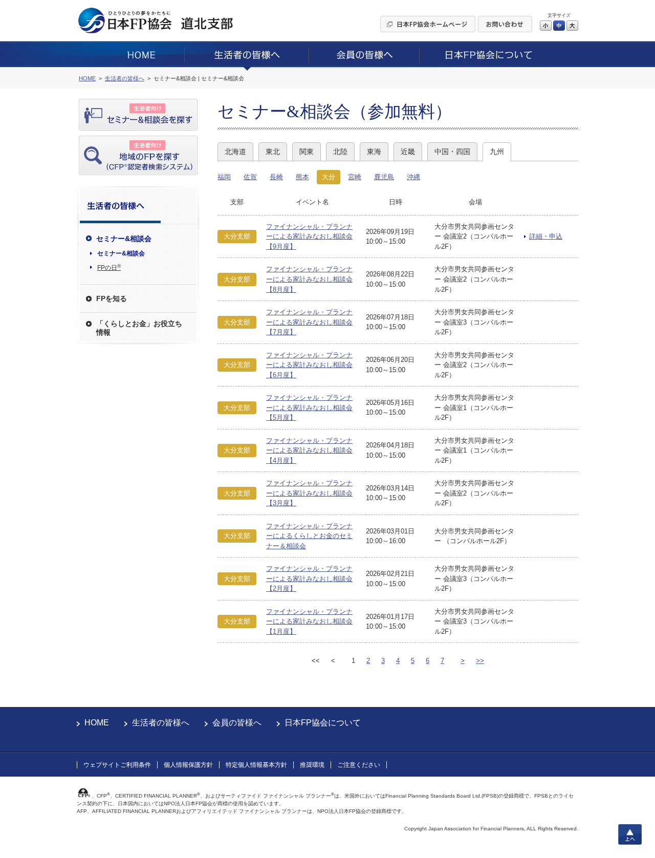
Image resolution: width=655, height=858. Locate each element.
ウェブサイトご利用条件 (117, 764)
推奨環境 (312, 764)
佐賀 (250, 177)
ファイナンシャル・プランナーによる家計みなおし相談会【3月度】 (309, 493)
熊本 (302, 177)
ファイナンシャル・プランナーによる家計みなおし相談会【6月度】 (309, 365)
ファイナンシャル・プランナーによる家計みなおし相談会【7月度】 (309, 322)
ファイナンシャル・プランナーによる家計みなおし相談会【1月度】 (309, 621)
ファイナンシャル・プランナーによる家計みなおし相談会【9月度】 (309, 236)
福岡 (224, 177)
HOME (96, 722)
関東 (306, 151)
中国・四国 (452, 151)
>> (480, 660)
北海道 (235, 151)
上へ (630, 834)
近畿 (408, 151)
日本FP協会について (323, 722)
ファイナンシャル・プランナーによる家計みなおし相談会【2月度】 (309, 578)
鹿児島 (384, 177)
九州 (497, 151)
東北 (273, 151)
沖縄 (413, 177)
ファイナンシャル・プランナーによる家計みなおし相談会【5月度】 (309, 407)
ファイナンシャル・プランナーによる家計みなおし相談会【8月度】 (309, 279)
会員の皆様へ (236, 722)
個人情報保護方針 (188, 764)
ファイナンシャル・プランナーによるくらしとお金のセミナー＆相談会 (309, 536)
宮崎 (354, 177)
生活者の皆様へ (160, 722)
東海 (374, 151)
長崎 (276, 177)
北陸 (340, 151)
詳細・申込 (545, 236)
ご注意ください (358, 764)
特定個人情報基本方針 (256, 764)
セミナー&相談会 (121, 253)
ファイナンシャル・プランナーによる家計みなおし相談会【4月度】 (309, 450)
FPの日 (109, 267)
